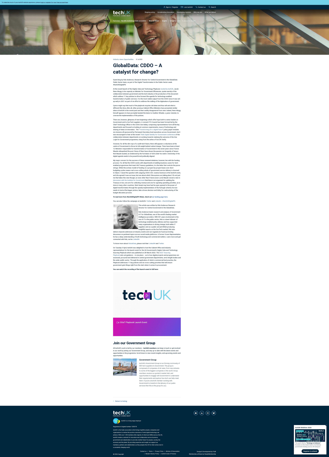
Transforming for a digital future (151, 130)
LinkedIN (136, 239)
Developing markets (184, 12)
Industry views (118, 59)
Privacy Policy (159, 451)
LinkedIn (158, 201)
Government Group (147, 360)
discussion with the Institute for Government (129, 180)
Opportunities (128, 59)
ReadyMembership (210, 454)
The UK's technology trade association (133, 21)
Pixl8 (214, 451)
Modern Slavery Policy (152, 454)
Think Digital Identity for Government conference (157, 135)
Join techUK (188, 7)
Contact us (202, 7)
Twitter (149, 201)
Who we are (198, 12)
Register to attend (310, 451)
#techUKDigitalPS (168, 201)
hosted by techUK (167, 89)
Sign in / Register (172, 7)
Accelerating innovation (166, 12)
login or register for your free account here (54, 2)
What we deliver (210, 12)
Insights (164, 21)
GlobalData (132, 243)
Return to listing (121, 401)
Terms (151, 451)
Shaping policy (150, 12)
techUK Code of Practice (168, 454)
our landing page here (159, 197)
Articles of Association (172, 451)
